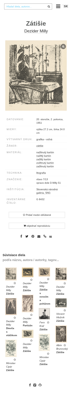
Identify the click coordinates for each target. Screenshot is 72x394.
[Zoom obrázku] (36, 75)
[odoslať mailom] (38, 236)
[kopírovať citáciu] (50, 237)
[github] (41, 385)
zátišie (39, 145)
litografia (41, 172)
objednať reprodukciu (38, 225)
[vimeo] (35, 385)
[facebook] (31, 385)
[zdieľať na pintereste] (32, 236)
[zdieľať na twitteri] (27, 236)
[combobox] (28, 6)
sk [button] (66, 6)
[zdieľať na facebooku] (21, 236)
